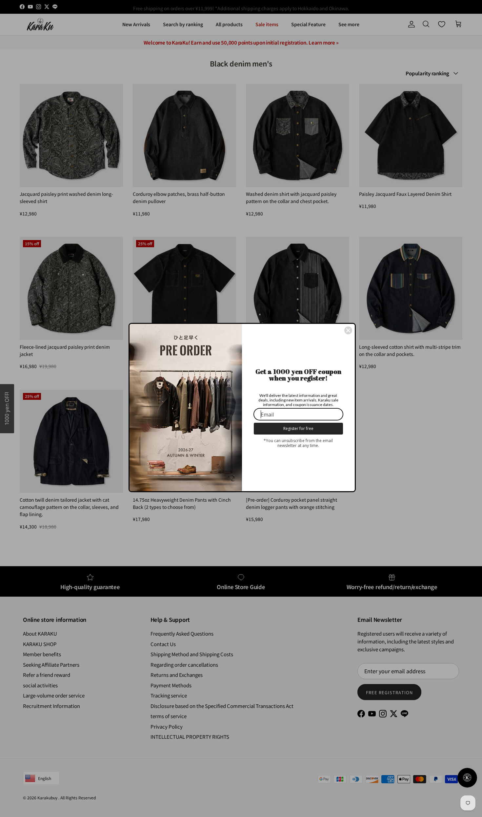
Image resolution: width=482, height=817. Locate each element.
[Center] (348, 330)
